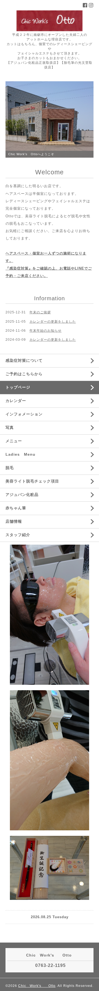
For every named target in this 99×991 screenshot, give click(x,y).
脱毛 (10, 468)
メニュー (14, 441)
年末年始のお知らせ (45, 331)
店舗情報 (14, 521)
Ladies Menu (20, 454)
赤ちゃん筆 (16, 508)
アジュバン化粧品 (22, 494)
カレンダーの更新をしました (52, 321)
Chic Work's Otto (37, 986)
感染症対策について (24, 360)
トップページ (18, 387)
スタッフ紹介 (18, 535)
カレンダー (16, 400)
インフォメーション (24, 414)
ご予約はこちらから (24, 374)
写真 (10, 427)
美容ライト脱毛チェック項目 (32, 481)
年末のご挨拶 (40, 312)
